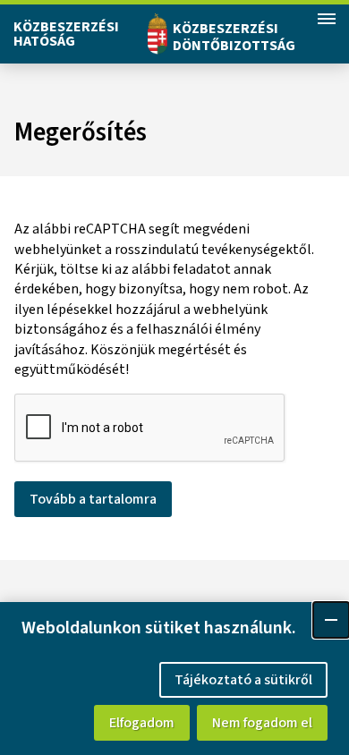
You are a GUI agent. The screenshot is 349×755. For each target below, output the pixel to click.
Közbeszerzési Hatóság (66, 34)
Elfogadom (141, 723)
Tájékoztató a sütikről (243, 680)
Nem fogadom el (262, 723)
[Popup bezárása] (331, 620)
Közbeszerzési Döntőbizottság (234, 37)
